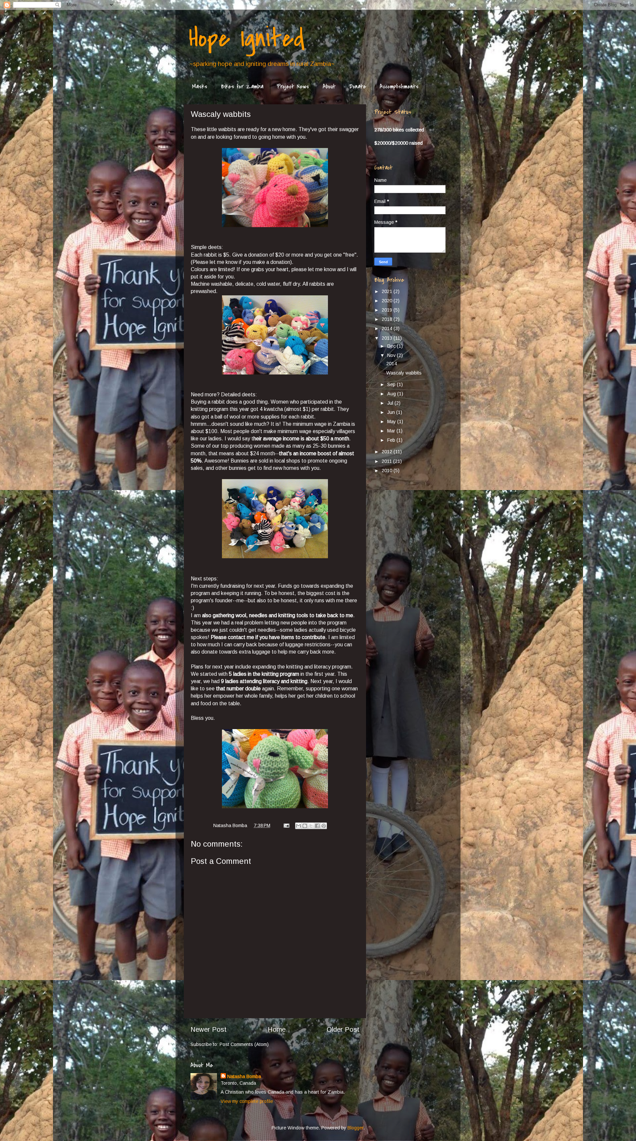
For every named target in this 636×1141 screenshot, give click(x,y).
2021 (388, 291)
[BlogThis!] (304, 825)
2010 (388, 470)
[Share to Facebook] (317, 825)
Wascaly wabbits (404, 372)
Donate (357, 86)
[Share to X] (311, 825)
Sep (392, 384)
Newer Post (208, 1029)
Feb (392, 440)
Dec (392, 346)
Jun (391, 412)
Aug (392, 393)
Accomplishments (399, 86)
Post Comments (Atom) (244, 1044)
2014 (388, 328)
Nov (392, 355)
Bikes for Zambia (242, 86)
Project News (293, 86)
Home (277, 1029)
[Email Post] (286, 825)
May (392, 421)
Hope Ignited (247, 38)
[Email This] (298, 825)
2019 (388, 310)
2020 (388, 300)
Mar (392, 430)
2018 (388, 319)
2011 (387, 461)
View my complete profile (247, 1101)
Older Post (343, 1029)
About (329, 86)
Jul (391, 403)
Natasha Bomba (244, 1076)
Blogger (355, 1127)
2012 (388, 451)
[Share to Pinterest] (323, 825)
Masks (199, 86)
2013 (388, 338)
